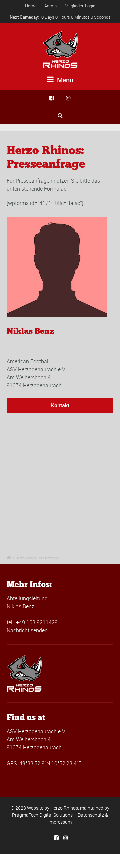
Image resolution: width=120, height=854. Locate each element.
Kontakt (60, 405)
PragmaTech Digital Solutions (42, 815)
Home (31, 6)
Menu (64, 79)
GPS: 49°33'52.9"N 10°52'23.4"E (44, 763)
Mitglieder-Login (80, 6)
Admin (50, 6)
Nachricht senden (27, 630)
